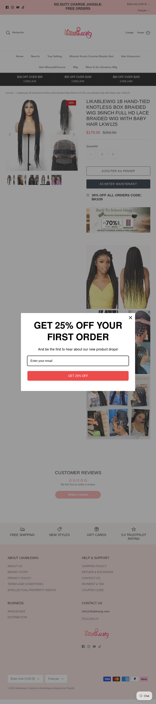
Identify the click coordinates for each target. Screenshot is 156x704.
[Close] (130, 317)
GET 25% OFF (78, 375)
